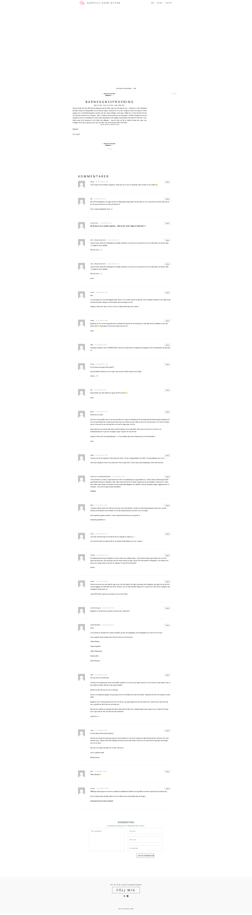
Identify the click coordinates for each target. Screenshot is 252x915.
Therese (92, 555)
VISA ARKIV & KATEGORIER (124, 88)
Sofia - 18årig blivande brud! (98, 240)
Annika (92, 364)
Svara (167, 182)
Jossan (92, 292)
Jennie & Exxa (94, 223)
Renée (92, 182)
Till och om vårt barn (108, 94)
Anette (92, 320)
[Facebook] (124, 896)
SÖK (135, 88)
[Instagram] (127, 896)
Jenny (92, 534)
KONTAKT (168, 3)
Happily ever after (103, 3)
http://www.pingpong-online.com (151, 508)
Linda (91, 730)
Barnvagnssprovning (110, 102)
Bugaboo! (108, 95)
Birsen (92, 411)
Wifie (91, 344)
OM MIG (160, 3)
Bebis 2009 (121, 105)
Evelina (100, 105)
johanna (92, 788)
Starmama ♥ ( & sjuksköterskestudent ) (100, 476)
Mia (91, 199)
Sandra (92, 581)
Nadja (92, 455)
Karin (91, 771)
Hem (152, 3)
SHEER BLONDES (95, 625)
